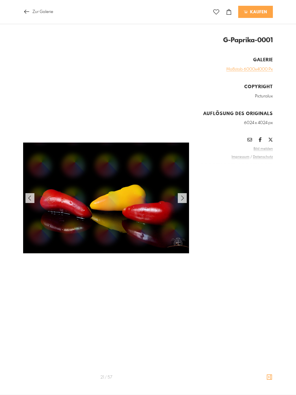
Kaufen (258, 12)
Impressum (240, 157)
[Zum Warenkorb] (228, 12)
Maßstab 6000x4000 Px (249, 69)
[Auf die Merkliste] (216, 12)
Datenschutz (263, 157)
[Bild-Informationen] (269, 377)
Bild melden (263, 149)
